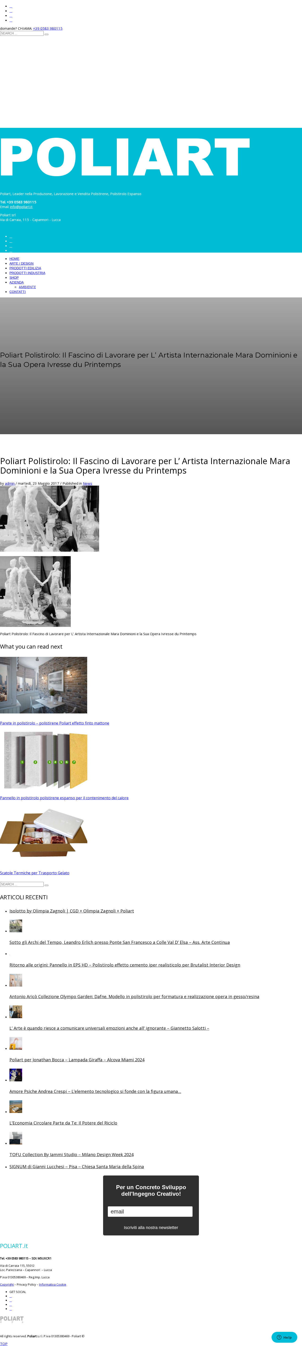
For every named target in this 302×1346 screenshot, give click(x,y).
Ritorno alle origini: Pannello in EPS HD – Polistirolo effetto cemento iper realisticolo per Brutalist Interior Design (124, 965)
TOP (4, 1343)
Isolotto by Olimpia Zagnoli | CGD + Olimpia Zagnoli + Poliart (71, 911)
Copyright (7, 1284)
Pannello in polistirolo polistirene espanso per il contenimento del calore (64, 797)
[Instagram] (10, 6)
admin (10, 483)
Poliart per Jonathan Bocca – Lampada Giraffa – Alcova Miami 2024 (76, 1060)
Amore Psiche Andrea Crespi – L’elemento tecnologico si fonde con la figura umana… (95, 1091)
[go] (46, 34)
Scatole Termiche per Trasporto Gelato (34, 872)
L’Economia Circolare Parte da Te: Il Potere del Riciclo (63, 1123)
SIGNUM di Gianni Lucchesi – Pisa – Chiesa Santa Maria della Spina (76, 1166)
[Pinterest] (10, 15)
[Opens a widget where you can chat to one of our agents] (284, 1338)
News (87, 483)
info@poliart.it (21, 206)
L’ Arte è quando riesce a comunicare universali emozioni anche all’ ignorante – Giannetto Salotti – (109, 1028)
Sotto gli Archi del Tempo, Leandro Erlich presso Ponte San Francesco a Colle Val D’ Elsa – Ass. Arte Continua (119, 942)
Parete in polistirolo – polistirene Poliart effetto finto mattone (54, 723)
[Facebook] (10, 11)
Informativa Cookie (52, 1284)
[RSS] (10, 20)
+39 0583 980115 (48, 28)
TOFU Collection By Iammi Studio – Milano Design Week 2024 (71, 1154)
